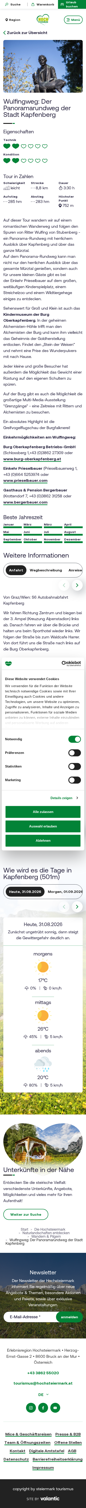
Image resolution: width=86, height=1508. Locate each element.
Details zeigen (61, 798)
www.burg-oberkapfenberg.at (32, 459)
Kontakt (17, 1450)
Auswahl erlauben (43, 826)
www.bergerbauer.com (25, 502)
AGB (72, 1450)
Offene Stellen (68, 1442)
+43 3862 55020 (43, 1373)
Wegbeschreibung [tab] (46, 570)
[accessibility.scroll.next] (77, 585)
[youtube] (55, 1408)
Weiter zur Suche (25, 1214)
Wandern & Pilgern (46, 1236)
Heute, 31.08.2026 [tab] (25, 892)
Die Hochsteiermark (49, 1229)
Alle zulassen (43, 812)
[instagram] (31, 1408)
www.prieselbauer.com (25, 480)
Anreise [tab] (75, 570)
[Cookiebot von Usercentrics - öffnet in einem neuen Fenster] (62, 663)
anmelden (69, 1317)
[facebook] (43, 1408)
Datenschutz (16, 1459)
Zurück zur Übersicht (27, 33)
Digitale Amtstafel (46, 1450)
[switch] (74, 752)
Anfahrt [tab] (16, 570)
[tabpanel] (43, 1005)
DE (41, 1394)
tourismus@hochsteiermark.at (43, 1383)
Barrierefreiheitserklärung (57, 1459)
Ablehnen (43, 840)
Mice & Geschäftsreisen (28, 1434)
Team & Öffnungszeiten (27, 1442)
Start (24, 1229)
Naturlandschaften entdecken (46, 1233)
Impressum (43, 1467)
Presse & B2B (68, 1434)
